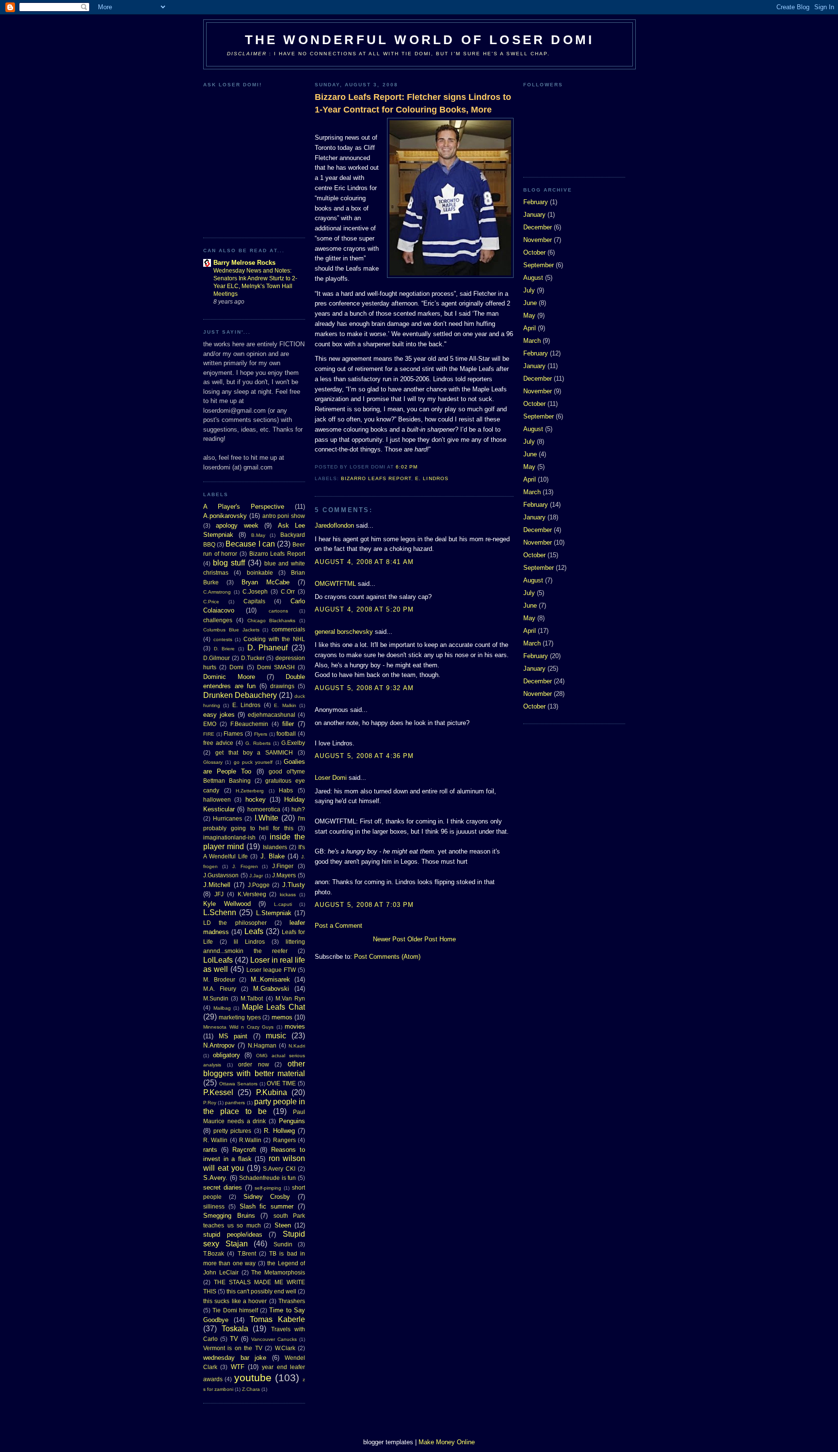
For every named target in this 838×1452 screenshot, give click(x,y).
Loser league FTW (271, 970)
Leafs (253, 931)
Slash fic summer (267, 1206)
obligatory (226, 1055)
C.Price (211, 601)
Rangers (284, 1140)
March (532, 340)
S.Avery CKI (279, 1168)
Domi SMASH (276, 667)
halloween (217, 799)
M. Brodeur (219, 979)
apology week (237, 525)
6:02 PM (407, 466)
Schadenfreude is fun (267, 1178)
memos (282, 1017)
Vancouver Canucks (274, 1339)
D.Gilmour (216, 658)
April (529, 328)
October (534, 252)
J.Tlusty (293, 884)
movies (295, 1026)
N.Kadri (297, 1046)
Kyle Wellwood (227, 903)
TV (234, 1338)
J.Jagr (256, 875)
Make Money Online (447, 1442)
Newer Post (389, 939)
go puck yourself (253, 762)
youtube (253, 1377)
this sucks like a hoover (235, 1301)
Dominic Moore (229, 676)
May (529, 315)
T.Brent (247, 1253)
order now (253, 1064)
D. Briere (224, 648)
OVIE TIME (281, 1083)
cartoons (278, 610)
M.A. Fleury (219, 988)
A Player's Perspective (243, 506)
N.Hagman (262, 1045)
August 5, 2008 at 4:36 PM (364, 755)
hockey (255, 799)
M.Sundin (215, 998)
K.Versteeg (252, 894)
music (276, 1036)
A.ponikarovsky (225, 515)
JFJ (219, 894)
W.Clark (285, 1348)
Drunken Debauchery (240, 695)
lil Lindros (249, 941)
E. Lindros (246, 705)
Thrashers (291, 1301)
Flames (233, 733)
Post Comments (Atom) (387, 956)
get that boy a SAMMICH (254, 752)
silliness (214, 1206)
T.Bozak (213, 1253)
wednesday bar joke (234, 1357)
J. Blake (272, 856)
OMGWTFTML (335, 583)
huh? (298, 809)
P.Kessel (218, 1092)
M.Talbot (252, 998)
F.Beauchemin (249, 724)
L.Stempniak (273, 913)
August (533, 277)
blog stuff (229, 563)
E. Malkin (285, 705)
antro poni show (284, 516)
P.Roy (209, 1102)
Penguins (292, 1121)
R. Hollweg (279, 1130)
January (534, 214)
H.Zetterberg (250, 790)
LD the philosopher (235, 923)
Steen (282, 1225)
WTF (237, 1367)
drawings (282, 686)
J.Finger (282, 866)
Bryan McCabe (266, 582)
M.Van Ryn (290, 998)
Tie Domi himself (235, 1310)
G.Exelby (293, 743)
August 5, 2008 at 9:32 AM (364, 688)
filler (288, 723)
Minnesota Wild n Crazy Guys (238, 1027)
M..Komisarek (270, 979)
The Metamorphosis (278, 1272)
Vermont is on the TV (232, 1348)
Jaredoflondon (334, 525)
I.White (266, 818)
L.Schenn (219, 912)
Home (447, 939)
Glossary (213, 762)
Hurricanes (227, 818)
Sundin (283, 1244)
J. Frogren (245, 866)
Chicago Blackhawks (271, 620)
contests (222, 639)
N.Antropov (219, 1045)
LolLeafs (218, 960)
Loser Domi (331, 777)
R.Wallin (250, 1140)
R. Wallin (215, 1140)
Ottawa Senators (238, 1083)
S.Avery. (215, 1177)
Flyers (260, 734)
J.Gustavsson (221, 875)
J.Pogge (259, 885)
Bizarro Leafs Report (277, 553)
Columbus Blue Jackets (231, 629)
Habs (286, 790)
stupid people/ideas (232, 1234)
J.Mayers (284, 875)
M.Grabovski (271, 988)
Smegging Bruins (229, 1215)
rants (210, 1149)
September (538, 265)
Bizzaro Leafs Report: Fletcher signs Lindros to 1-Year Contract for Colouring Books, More (413, 103)
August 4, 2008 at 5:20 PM (364, 609)
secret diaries (222, 1187)
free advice (218, 743)
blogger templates (388, 1442)
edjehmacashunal (271, 714)
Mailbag (222, 1008)
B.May (258, 535)
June (530, 303)
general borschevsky (344, 631)
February (535, 202)
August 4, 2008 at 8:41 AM (364, 561)
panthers (235, 1102)
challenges (217, 620)
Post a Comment (338, 925)
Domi (236, 667)
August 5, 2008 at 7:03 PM (364, 904)
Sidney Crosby (266, 1196)
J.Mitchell (216, 884)
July (529, 290)
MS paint (233, 1036)
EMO (209, 724)
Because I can (250, 544)
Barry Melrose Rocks (244, 262)
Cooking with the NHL (274, 639)
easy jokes (219, 714)
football (286, 733)
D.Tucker (253, 658)
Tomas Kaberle (277, 1319)
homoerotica (263, 809)
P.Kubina (271, 1092)
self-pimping (268, 1188)
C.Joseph (255, 591)
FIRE (208, 734)
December (537, 227)
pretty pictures (232, 1131)
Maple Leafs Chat (273, 1007)
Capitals (254, 601)
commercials (288, 629)
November (537, 239)
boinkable (260, 572)
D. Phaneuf (267, 648)
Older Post (422, 939)
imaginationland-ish (229, 837)
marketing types (239, 1017)
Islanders (275, 847)
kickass (288, 894)
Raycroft (244, 1149)
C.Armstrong (217, 592)
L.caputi (283, 904)
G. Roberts (258, 743)
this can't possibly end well (261, 1291)
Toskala (235, 1328)
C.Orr (288, 591)
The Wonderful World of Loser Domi (420, 39)
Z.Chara (251, 1389)
